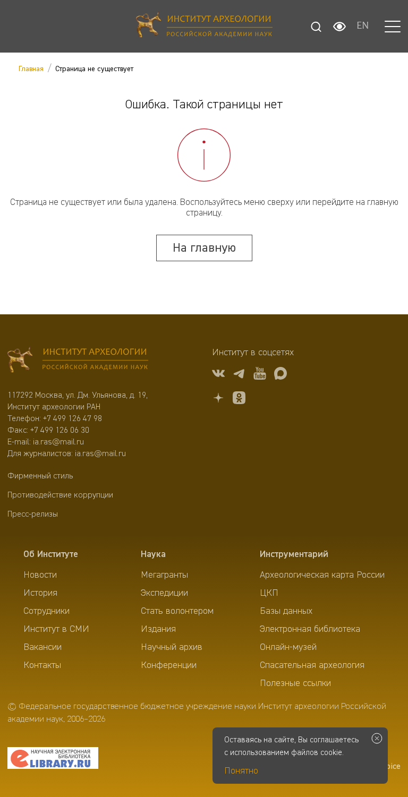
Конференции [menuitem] (169, 665)
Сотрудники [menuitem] (46, 611)
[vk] (218, 375)
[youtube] (259, 375)
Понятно (241, 771)
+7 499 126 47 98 (72, 419)
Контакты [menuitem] (42, 665)
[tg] (239, 375)
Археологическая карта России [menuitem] (322, 575)
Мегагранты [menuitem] (164, 575)
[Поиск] (316, 26)
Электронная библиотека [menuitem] (310, 629)
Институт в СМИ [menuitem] (56, 629)
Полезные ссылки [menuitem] (295, 683)
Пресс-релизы (32, 514)
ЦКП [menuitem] (269, 593)
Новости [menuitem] (40, 575)
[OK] (239, 399)
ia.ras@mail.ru (58, 442)
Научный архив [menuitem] (171, 647)
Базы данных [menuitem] (286, 611)
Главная (31, 69)
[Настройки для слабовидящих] (339, 26)
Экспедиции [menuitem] (164, 593)
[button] (393, 26)
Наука (153, 554)
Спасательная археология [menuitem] (312, 665)
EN (362, 26)
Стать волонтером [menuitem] (177, 611)
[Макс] (280, 375)
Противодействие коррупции (60, 495)
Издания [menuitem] (158, 629)
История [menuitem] (40, 593)
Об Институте (50, 554)
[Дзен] (218, 399)
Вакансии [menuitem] (42, 647)
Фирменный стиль (40, 476)
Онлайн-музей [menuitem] (288, 647)
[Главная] (204, 26)
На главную (204, 248)
